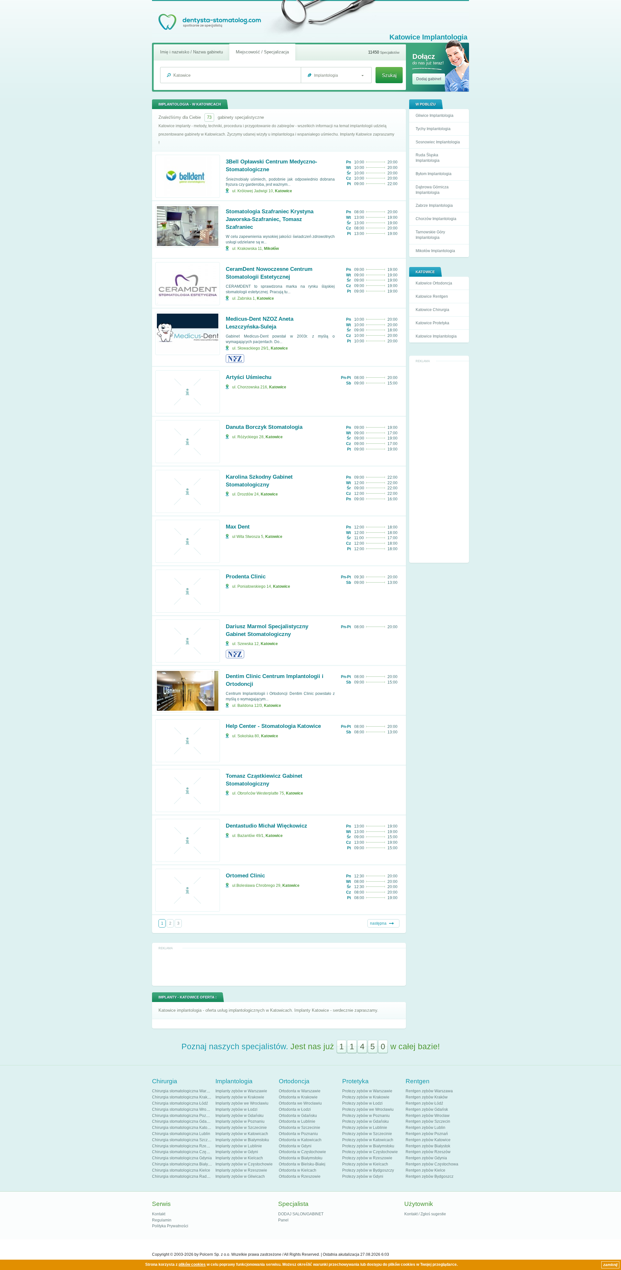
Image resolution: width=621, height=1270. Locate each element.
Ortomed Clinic (245, 876)
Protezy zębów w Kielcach (365, 1164)
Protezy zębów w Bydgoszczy (368, 1170)
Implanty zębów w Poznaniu (240, 1121)
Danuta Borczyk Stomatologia (264, 427)
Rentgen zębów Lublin (425, 1127)
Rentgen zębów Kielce (425, 1170)
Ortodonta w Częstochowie (302, 1152)
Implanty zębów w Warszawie (241, 1091)
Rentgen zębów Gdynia (426, 1158)
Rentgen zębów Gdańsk (427, 1109)
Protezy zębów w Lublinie (364, 1127)
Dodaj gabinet (428, 79)
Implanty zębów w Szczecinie (241, 1127)
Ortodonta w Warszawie (300, 1091)
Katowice (283, 191)
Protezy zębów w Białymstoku (368, 1146)
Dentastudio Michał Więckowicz (266, 826)
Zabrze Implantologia (434, 205)
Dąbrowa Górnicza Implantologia (432, 190)
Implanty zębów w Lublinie (238, 1146)
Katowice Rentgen (432, 296)
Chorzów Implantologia (436, 219)
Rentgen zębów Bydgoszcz (429, 1176)
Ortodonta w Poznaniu (298, 1133)
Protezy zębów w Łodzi (362, 1103)
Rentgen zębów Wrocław (428, 1115)
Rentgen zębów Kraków (427, 1097)
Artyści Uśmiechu (248, 377)
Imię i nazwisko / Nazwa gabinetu (191, 52)
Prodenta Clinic (246, 577)
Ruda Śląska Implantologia (428, 158)
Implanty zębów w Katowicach (241, 1133)
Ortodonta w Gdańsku (298, 1115)
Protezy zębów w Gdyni (362, 1176)
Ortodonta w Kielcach (297, 1170)
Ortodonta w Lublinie (297, 1121)
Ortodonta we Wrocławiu (300, 1103)
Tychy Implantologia (433, 129)
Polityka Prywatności (170, 1226)
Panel (283, 1220)
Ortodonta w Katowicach (300, 1140)
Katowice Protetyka (432, 323)
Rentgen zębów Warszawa (429, 1091)
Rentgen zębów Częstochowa (432, 1164)
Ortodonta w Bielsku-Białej (302, 1164)
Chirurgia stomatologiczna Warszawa (185, 1091)
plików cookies (192, 1264)
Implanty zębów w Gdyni (236, 1152)
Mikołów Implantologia (435, 251)
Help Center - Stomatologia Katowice (273, 726)
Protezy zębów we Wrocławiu (368, 1109)
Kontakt (158, 1214)
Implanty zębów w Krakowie (239, 1097)
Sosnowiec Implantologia (438, 142)
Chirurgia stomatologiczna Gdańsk (182, 1121)
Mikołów (271, 248)
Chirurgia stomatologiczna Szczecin (183, 1140)
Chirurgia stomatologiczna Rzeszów (183, 1146)
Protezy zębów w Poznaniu (366, 1115)
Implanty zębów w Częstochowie (244, 1164)
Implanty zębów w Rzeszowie (241, 1170)
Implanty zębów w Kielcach (239, 1158)
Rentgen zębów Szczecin (428, 1121)
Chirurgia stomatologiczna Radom (182, 1176)
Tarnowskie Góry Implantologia (430, 235)
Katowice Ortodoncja (434, 283)
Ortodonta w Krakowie (298, 1097)
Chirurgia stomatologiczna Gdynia (182, 1158)
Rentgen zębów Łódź (424, 1103)
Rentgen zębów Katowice (428, 1140)
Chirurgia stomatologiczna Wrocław (183, 1109)
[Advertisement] (439, 462)
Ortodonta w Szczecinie (299, 1127)
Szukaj (389, 75)
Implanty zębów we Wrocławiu (241, 1103)
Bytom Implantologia (434, 174)
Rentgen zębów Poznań (427, 1133)
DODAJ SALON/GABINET (300, 1214)
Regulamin (161, 1220)
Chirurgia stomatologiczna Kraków (182, 1097)
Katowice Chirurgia (432, 309)
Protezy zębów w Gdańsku (365, 1121)
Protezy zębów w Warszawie (367, 1091)
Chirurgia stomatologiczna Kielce (181, 1170)
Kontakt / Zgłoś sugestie (425, 1214)
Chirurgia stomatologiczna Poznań (182, 1115)
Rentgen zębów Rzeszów (428, 1152)
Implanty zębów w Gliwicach (240, 1176)
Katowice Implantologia (436, 336)
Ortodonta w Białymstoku (300, 1158)
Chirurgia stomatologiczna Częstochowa (187, 1152)
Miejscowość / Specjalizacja (262, 52)
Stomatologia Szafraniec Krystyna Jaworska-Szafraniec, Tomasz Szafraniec (269, 219)
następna (378, 923)
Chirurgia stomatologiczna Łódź (180, 1103)
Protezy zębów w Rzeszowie (367, 1158)
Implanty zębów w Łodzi (236, 1109)
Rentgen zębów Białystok (428, 1146)
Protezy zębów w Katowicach (367, 1140)
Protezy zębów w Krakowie (365, 1097)
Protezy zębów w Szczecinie (367, 1133)
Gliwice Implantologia (434, 115)
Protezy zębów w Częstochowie (370, 1152)
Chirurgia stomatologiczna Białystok (183, 1164)
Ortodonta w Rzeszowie (300, 1176)
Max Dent (238, 527)
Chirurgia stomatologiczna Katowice (183, 1127)
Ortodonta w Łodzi (295, 1109)
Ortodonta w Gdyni (295, 1146)
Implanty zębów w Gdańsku (239, 1115)
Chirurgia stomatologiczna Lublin (181, 1133)
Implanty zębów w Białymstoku (242, 1140)
